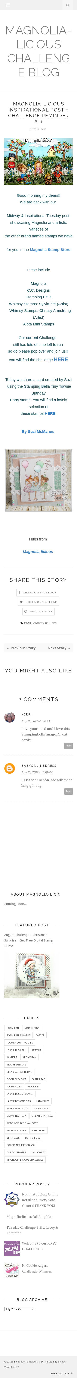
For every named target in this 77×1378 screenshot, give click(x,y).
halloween (38, 1152)
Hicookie (32, 1086)
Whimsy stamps (16, 1130)
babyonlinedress (38, 765)
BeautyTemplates (28, 1361)
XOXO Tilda (38, 1130)
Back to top (60, 1373)
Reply (69, 746)
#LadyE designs (16, 1064)
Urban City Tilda (42, 1115)
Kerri (26, 714)
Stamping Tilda (16, 1115)
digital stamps (16, 1152)
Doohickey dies (16, 1079)
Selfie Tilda (41, 1108)
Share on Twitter (41, 602)
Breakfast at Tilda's (19, 1071)
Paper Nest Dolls (17, 1108)
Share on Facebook (40, 592)
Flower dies (14, 1086)
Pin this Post (41, 611)
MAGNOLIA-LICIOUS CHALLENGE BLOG (38, 51)
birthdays (13, 1137)
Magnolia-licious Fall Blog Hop (30, 1217)
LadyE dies (42, 1101)
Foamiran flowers (18, 1035)
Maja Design (32, 1028)
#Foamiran (29, 1057)
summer (36, 1049)
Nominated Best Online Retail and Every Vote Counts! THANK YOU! (40, 1200)
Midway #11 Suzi (44, 623)
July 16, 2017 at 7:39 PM (36, 772)
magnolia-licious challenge (25, 1159)
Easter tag (39, 1079)
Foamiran (13, 1028)
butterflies (32, 1137)
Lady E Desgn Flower (20, 1093)
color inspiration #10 (21, 1145)
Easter (40, 1035)
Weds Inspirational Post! (22, 1123)
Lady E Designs (16, 1049)
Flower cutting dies (20, 1042)
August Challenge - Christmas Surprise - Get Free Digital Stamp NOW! (28, 940)
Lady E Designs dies (19, 1101)
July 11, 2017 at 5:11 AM (36, 721)
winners (12, 1057)
